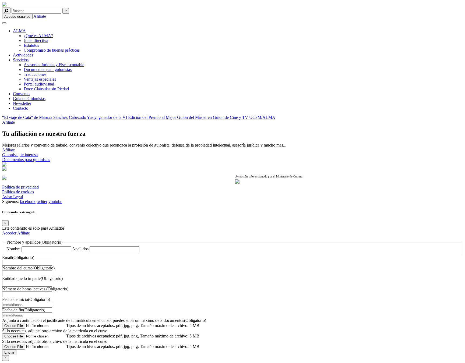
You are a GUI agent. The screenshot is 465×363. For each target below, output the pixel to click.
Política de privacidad (20, 187)
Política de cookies (18, 192)
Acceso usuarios (17, 17)
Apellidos (80, 249)
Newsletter (22, 103)
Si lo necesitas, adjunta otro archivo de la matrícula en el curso (54, 331)
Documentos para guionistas (48, 69)
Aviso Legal (12, 196)
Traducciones (35, 74)
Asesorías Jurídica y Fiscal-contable (54, 64)
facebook (28, 201)
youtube (55, 201)
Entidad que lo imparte (32, 278)
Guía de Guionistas (29, 98)
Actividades (23, 55)
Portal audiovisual (39, 84)
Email (18, 257)
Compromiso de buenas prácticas (52, 50)
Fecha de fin (23, 310)
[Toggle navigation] (4, 23)
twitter (42, 201)
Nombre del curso (28, 268)
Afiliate (39, 16)
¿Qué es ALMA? (38, 35)
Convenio (21, 93)
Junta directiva (36, 40)
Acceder (9, 233)
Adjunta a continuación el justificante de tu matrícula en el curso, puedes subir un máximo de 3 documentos (104, 320)
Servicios (21, 60)
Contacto (20, 108)
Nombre (13, 249)
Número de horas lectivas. (35, 289)
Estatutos (31, 45)
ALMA (19, 31)
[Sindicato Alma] (116, 5)
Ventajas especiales (40, 79)
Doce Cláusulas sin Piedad (46, 89)
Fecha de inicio (26, 299)
